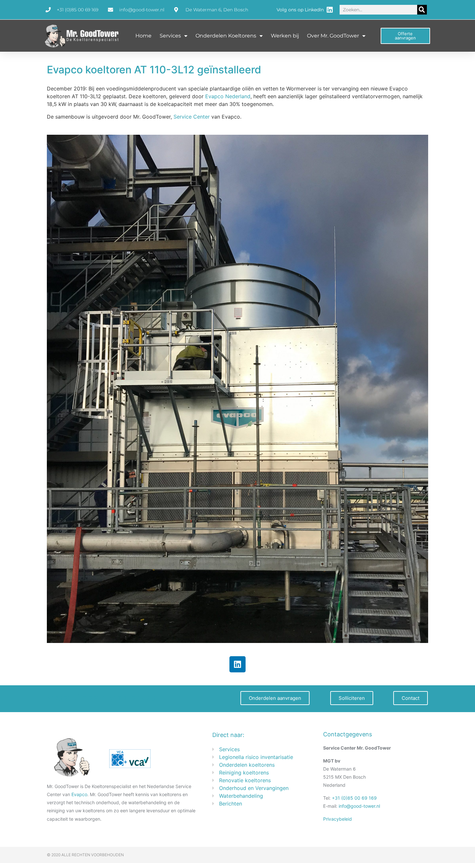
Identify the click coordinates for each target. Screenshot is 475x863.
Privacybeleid (337, 819)
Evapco (79, 794)
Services (170, 36)
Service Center (192, 116)
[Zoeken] (422, 10)
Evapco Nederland (227, 96)
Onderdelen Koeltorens (225, 36)
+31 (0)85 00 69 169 (354, 798)
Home (143, 36)
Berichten (230, 803)
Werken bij (285, 36)
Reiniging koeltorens (244, 772)
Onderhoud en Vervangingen (254, 788)
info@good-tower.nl (359, 806)
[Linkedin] (237, 664)
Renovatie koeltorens (245, 780)
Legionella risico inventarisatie (256, 757)
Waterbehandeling (241, 796)
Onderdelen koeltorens (247, 765)
